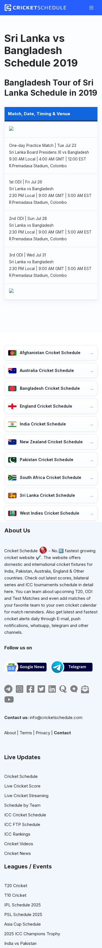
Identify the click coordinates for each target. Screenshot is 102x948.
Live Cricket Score (22, 786)
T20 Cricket (15, 885)
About (10, 732)
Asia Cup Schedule (22, 924)
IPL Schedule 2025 (22, 905)
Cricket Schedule (21, 550)
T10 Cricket (15, 895)
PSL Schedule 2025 (23, 914)
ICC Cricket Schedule (25, 815)
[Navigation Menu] (91, 7)
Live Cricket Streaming (26, 795)
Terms (26, 732)
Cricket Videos (18, 843)
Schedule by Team (22, 805)
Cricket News (17, 853)
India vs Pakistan (20, 943)
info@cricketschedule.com (56, 717)
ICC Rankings (17, 834)
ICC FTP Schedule (22, 824)
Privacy (43, 732)
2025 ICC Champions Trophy (32, 933)
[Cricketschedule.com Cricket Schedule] (35, 7)
